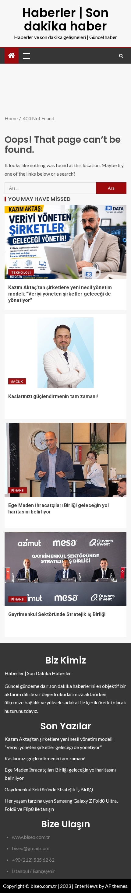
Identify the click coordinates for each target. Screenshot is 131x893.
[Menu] (26, 55)
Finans (17, 490)
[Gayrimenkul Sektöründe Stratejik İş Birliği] (65, 569)
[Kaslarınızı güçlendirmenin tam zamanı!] (65, 351)
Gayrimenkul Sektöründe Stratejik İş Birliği (56, 614)
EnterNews (86, 886)
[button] (26, 55)
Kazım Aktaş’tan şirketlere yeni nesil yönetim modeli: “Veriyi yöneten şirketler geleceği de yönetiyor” (60, 294)
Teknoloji (21, 272)
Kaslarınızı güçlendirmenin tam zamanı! (53, 396)
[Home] (11, 55)
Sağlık (17, 381)
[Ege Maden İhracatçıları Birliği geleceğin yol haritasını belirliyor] (65, 460)
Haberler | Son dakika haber (65, 19)
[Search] (121, 56)
